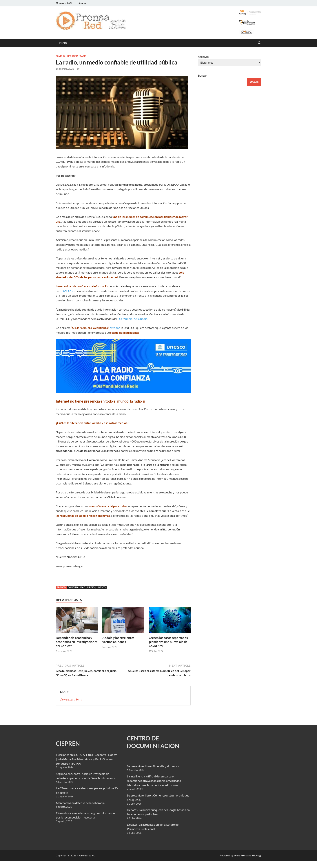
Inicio (63, 43)
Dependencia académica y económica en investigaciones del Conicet (76, 642)
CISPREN (68, 743)
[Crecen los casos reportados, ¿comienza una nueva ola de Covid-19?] (170, 621)
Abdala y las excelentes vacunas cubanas (118, 640)
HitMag (256, 855)
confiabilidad (76, 587)
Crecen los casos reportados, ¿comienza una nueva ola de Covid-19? (168, 642)
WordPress (240, 855)
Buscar (202, 75)
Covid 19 (60, 56)
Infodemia (72, 56)
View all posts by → (71, 699)
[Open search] (259, 43)
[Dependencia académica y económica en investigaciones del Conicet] (77, 621)
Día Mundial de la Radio (132, 318)
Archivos (203, 56)
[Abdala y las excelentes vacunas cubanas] (123, 621)
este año (115, 327)
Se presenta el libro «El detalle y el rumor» (153, 766)
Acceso (82, 3)
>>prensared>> (85, 855)
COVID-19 (66, 291)
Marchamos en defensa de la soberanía (80, 803)
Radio (83, 56)
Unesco (101, 587)
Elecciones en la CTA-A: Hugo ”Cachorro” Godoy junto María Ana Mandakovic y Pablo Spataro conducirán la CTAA (86, 759)
